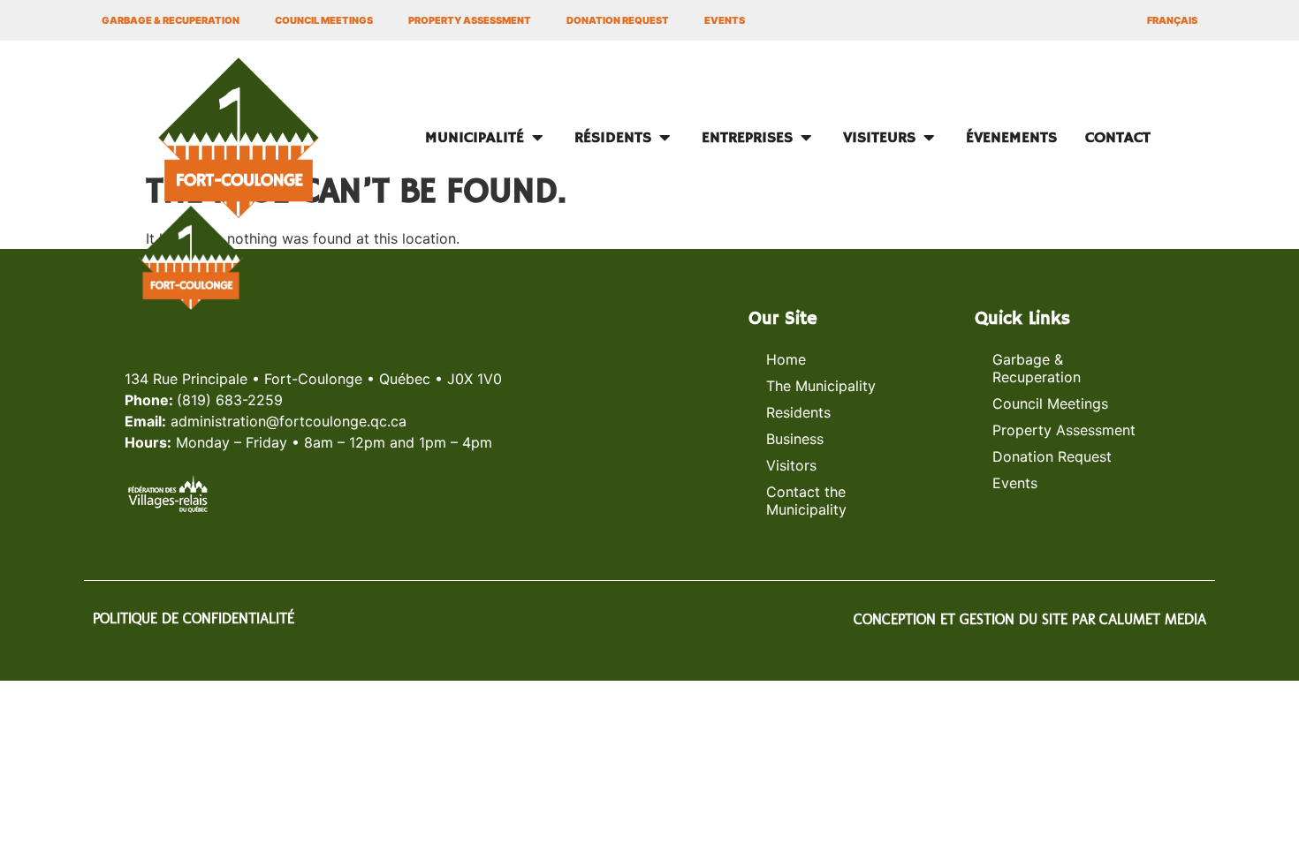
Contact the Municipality (806, 500)
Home (786, 359)
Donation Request (617, 20)
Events (724, 20)
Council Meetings (324, 20)
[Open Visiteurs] (929, 138)
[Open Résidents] (664, 138)
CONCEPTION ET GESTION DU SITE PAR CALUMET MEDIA (1030, 619)
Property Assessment (469, 20)
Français (1172, 20)
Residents (798, 412)
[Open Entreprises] (806, 138)
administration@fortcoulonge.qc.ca (288, 421)
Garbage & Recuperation (170, 20)
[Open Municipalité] (537, 138)
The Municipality (821, 386)
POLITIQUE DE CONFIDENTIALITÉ (193, 618)
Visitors (791, 465)
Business (795, 439)
